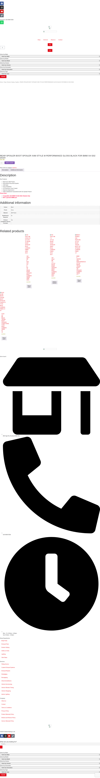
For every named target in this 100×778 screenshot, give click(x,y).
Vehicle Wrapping (6, 691)
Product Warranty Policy (7, 714)
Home (1, 82)
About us (53, 39)
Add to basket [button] (54, 282)
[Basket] (2, 47)
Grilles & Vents (5, 650)
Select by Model (4, 58)
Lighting (3, 654)
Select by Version (4, 63)
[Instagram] (2, 7)
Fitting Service (5, 664)
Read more (29, 286)
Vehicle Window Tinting (7, 687)
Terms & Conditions (6, 707)
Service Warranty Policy (7, 721)
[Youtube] (2, 11)
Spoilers (17, 82)
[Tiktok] (2, 15)
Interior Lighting (5, 694)
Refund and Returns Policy (8, 717)
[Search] (1, 747)
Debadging (4, 674)
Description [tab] (5, 170)
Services (45, 39)
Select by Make (4, 54)
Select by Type (4, 71)
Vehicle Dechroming (6, 684)
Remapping (4, 677)
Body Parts (4, 640)
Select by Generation (5, 67)
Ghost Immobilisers (6, 680)
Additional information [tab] (17, 170)
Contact (60, 39)
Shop (39, 39)
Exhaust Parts (5, 644)
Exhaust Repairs (5, 670)
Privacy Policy (5, 711)
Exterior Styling (10, 82)
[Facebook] (2, 3)
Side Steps (4, 657)
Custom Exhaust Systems (8, 667)
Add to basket (9, 162)
